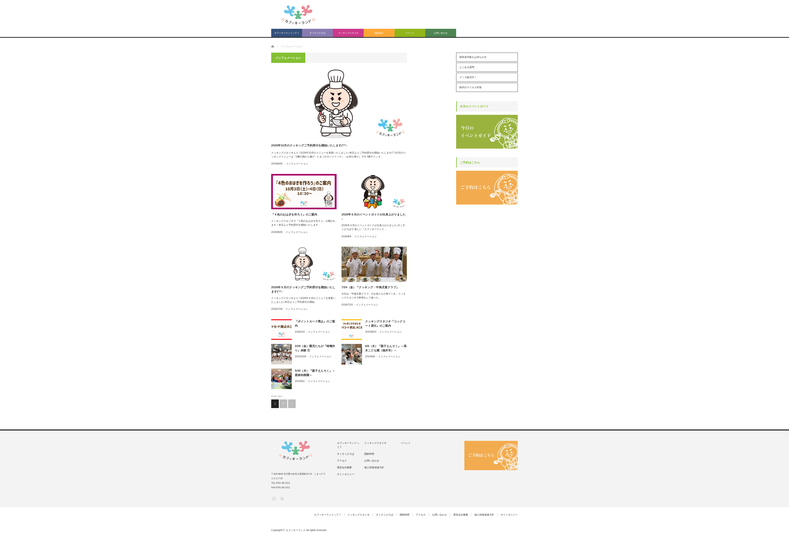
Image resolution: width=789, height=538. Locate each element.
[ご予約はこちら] (487, 203)
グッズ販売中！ (468, 77)
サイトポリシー (345, 474)
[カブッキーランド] (298, 15)
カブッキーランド (296, 530)
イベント (409, 33)
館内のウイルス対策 (470, 87)
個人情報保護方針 (374, 467)
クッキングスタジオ (348, 33)
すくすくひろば (317, 33)
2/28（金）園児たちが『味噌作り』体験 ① (315, 348)
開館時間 (369, 453)
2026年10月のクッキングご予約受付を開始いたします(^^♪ (309, 145)
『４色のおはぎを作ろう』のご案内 (294, 214)
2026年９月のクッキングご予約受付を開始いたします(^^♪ (303, 289)
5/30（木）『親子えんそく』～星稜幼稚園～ (315, 373)
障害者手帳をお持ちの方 (473, 57)
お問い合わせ (441, 33)
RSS (282, 498)
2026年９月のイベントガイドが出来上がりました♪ (373, 216)
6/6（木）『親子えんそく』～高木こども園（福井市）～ (386, 348)
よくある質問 (466, 67)
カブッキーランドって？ (286, 33)
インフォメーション (297, 163)
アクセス (342, 460)
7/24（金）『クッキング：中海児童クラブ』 (370, 287)
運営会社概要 (344, 467)
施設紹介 (379, 33)
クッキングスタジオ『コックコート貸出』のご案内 (385, 323)
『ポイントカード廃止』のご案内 (315, 323)
